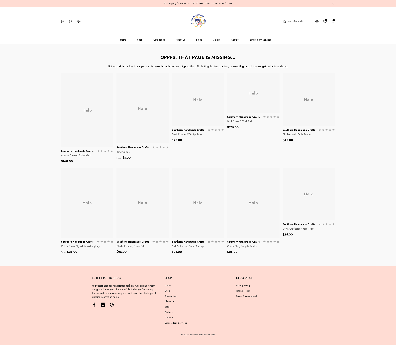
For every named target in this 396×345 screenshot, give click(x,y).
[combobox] (298, 21)
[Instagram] (103, 305)
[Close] (333, 3)
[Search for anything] (296, 21)
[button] (333, 21)
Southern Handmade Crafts (77, 151)
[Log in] (317, 21)
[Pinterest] (111, 305)
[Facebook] (94, 305)
